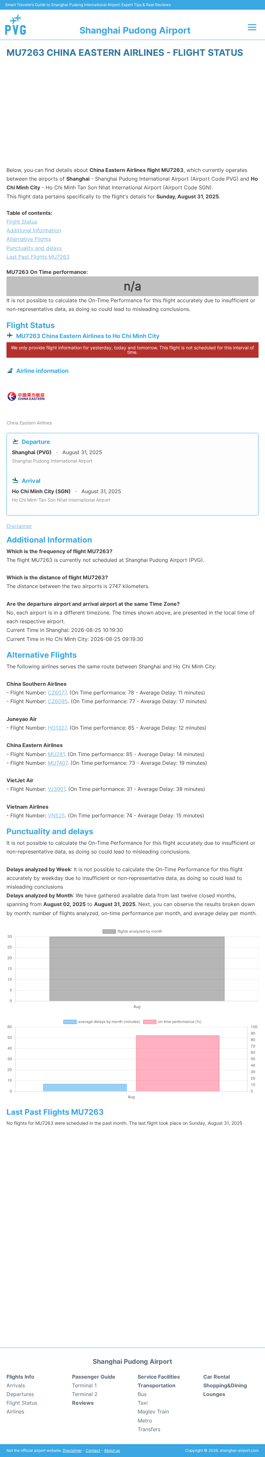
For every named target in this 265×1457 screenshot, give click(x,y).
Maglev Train (153, 1411)
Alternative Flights (28, 239)
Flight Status (21, 221)
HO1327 (57, 727)
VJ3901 (56, 789)
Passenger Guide (93, 1376)
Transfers (149, 1429)
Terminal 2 (85, 1394)
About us (112, 1450)
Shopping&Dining (225, 1385)
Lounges (214, 1394)
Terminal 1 (84, 1385)
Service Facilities (159, 1376)
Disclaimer (72, 1450)
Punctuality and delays (34, 248)
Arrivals (15, 1385)
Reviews (83, 1403)
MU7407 (58, 763)
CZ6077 (57, 692)
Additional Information (33, 230)
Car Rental (216, 1376)
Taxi (143, 1403)
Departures (20, 1394)
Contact (93, 1450)
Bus (142, 1394)
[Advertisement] (132, 114)
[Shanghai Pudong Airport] (15, 25)
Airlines (15, 1411)
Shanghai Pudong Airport (135, 30)
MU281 (56, 754)
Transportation (156, 1385)
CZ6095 (58, 701)
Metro (145, 1420)
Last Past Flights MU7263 (37, 257)
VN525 (56, 815)
